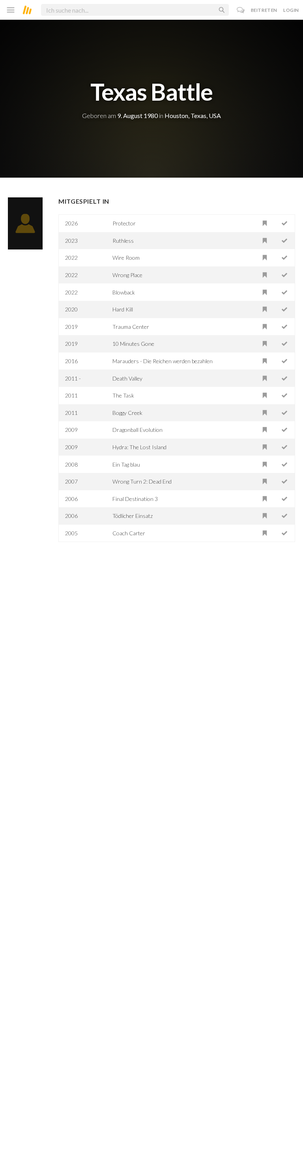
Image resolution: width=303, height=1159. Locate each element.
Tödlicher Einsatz (132, 515)
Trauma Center (130, 326)
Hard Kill (122, 309)
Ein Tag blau (126, 464)
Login (291, 10)
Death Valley (127, 378)
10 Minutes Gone (133, 343)
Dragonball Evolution (137, 429)
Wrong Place (127, 275)
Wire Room (126, 257)
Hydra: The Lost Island (139, 447)
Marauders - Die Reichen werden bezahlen (162, 361)
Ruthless (123, 240)
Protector (124, 223)
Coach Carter (128, 533)
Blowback (123, 292)
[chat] (241, 10)
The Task (123, 395)
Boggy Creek (127, 412)
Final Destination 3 (135, 498)
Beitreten (264, 10)
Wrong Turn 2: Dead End (142, 481)
